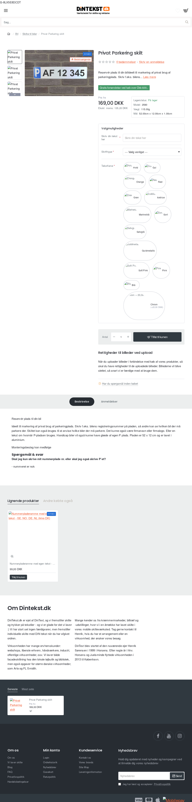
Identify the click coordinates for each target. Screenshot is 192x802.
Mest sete (28, 689)
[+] (128, 336)
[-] (114, 336)
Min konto (51, 750)
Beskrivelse (82, 401)
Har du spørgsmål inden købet (120, 383)
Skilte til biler (29, 34)
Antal (105, 337)
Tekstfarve (107, 166)
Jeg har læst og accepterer (146, 784)
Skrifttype (106, 151)
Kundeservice (90, 750)
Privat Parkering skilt (40, 699)
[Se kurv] (185, 11)
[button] (157, 337)
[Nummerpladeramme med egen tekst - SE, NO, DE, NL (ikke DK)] (33, 535)
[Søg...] (186, 22)
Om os (13, 750)
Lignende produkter (23, 501)
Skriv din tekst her (109, 137)
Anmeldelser (109, 401)
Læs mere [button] (149, 77)
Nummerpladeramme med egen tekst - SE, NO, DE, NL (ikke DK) (33, 563)
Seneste (13, 689)
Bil (16, 34)
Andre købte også (58, 501)
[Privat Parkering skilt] (18, 705)
